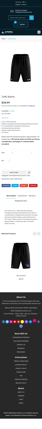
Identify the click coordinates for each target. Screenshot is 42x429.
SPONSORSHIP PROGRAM (21, 337)
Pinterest (33, 185)
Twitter (15, 185)
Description (11, 196)
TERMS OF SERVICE (21, 379)
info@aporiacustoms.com (23, 311)
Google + (24, 185)
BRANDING (21, 348)
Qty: (3, 160)
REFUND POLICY (21, 383)
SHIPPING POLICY (21, 365)
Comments (22, 196)
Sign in (25, 4)
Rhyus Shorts (21, 276)
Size (3, 153)
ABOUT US (21, 392)
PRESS (21, 403)
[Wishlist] (29, 172)
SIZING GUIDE (21, 372)
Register (17, 4)
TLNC (28, 175)
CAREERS (21, 396)
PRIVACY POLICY (21, 368)
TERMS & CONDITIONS (21, 361)
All (10, 175)
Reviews (32, 196)
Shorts (23, 175)
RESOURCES (21, 352)
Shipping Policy (21, 201)
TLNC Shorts (18, 179)
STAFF (21, 399)
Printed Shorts (16, 175)
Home (3, 39)
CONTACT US (21, 345)
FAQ (21, 376)
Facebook (6, 185)
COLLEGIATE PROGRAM (21, 341)
